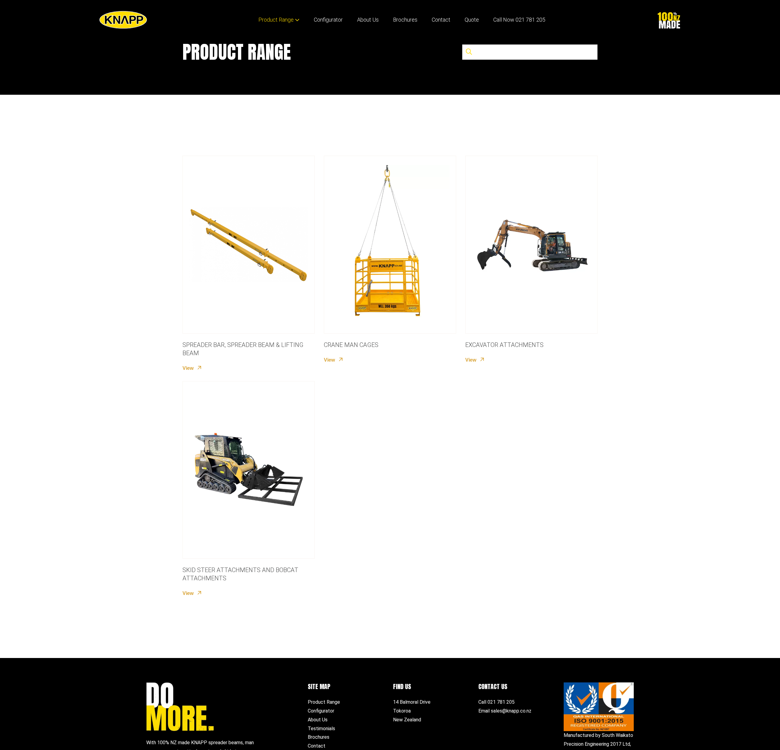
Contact (441, 19)
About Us (368, 19)
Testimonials (321, 728)
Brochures (405, 19)
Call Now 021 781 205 (519, 19)
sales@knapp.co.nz (511, 711)
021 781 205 (501, 702)
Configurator (328, 19)
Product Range (276, 19)
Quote (472, 19)
